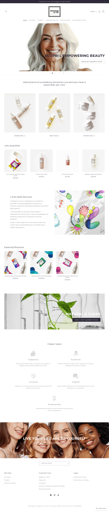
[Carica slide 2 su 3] (52, 73)
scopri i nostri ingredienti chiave (86, 320)
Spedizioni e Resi (44, 477)
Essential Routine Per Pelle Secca (42, 276)
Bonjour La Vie (35, 506)
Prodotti (7, 480)
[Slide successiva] (59, 73)
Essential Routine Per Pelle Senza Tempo (67, 276)
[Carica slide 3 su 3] (55, 73)
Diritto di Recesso (44, 489)
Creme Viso (88, 136)
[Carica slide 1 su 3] (50, 73)
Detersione (18, 136)
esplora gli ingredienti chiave (91, 61)
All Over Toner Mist (41, 174)
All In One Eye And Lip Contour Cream (15, 175)
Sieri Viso (53, 136)
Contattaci (42, 483)
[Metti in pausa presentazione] (63, 73)
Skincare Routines (10, 483)
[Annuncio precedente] (5, 1)
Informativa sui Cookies (81, 480)
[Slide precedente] (46, 73)
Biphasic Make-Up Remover (93, 174)
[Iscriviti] (68, 463)
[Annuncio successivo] (104, 1)
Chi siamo (7, 477)
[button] (6, 11)
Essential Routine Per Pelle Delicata (15, 276)
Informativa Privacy (79, 477)
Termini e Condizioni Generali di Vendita (52, 486)
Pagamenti (42, 480)
